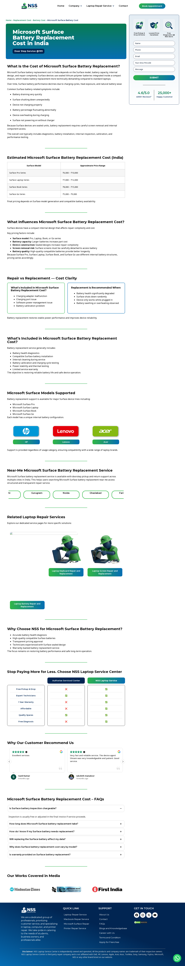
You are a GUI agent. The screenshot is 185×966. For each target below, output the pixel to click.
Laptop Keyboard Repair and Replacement (66, 572)
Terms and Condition (110, 937)
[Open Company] (81, 6)
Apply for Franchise (109, 942)
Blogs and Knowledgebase (113, 928)
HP (26, 442)
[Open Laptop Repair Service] (113, 6)
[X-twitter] (149, 915)
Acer (106, 442)
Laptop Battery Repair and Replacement (27, 605)
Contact (103, 919)
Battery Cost (39, 20)
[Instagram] (142, 915)
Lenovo (66, 442)
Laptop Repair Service (75, 914)
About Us (104, 914)
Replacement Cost (22, 20)
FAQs (102, 923)
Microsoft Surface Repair (76, 923)
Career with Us (106, 933)
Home (9, 20)
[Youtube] (155, 915)
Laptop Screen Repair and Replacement (105, 572)
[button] (123, 762)
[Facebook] (136, 915)
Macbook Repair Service (76, 919)
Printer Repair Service (75, 928)
